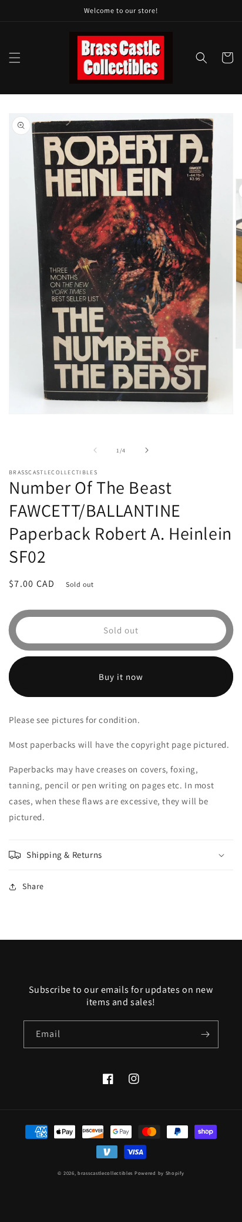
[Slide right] (147, 450)
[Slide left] (95, 450)
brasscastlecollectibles (105, 1173)
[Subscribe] (205, 1034)
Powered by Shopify (159, 1173)
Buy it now (121, 676)
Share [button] (33, 886)
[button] (15, 58)
